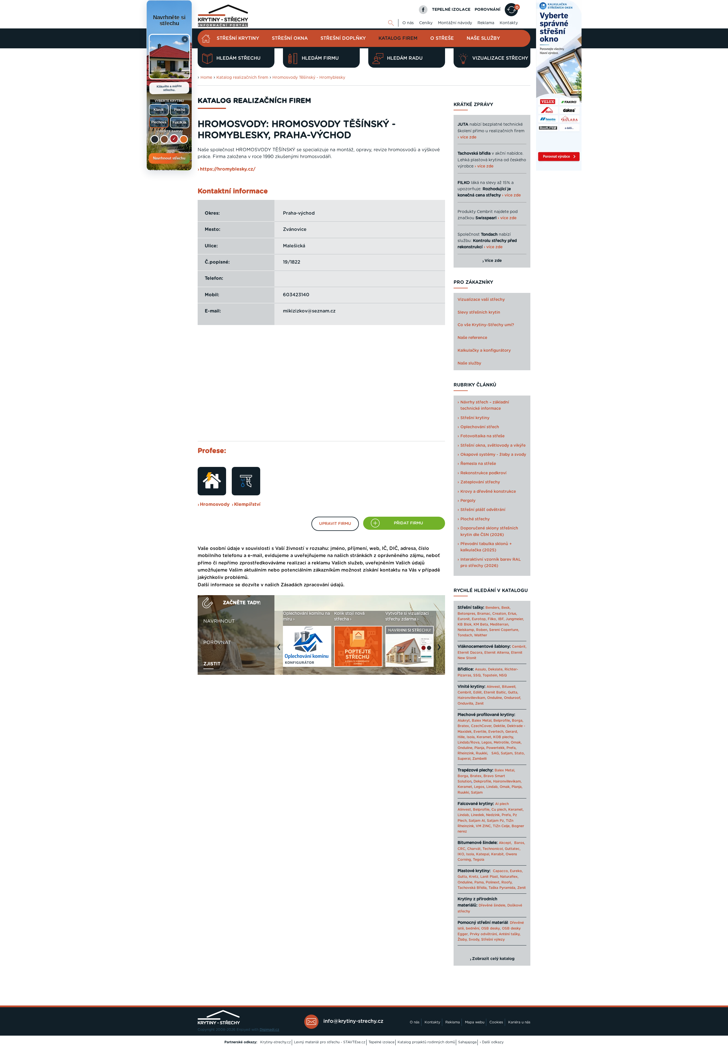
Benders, (492, 607)
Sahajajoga (467, 1042)
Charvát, (474, 849)
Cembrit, (519, 646)
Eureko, (516, 871)
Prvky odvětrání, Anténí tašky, (495, 934)
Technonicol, (493, 849)
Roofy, (506, 882)
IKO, (461, 854)
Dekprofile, (482, 781)
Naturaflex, (509, 876)
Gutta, (513, 692)
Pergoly (467, 501)
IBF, (501, 619)
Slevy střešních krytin (479, 312)
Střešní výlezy (493, 939)
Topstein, (490, 675)
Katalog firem (398, 38)
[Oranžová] (183, 139)
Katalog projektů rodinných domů (426, 1042)
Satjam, (507, 753)
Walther (480, 635)
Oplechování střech (479, 427)
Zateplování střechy (480, 482)
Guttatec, (512, 849)
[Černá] (154, 139)
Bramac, (484, 613)
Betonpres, (467, 613)
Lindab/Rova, (469, 742)
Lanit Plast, (489, 876)
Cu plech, (499, 809)
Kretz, (474, 876)
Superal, (464, 758)
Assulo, (481, 669)
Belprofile (501, 720)
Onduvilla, (466, 703)
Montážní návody (455, 23)
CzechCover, (481, 726)
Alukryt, (464, 720)
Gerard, (511, 731)
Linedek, (478, 815)
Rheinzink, (467, 753)
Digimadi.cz (269, 1029)
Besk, (505, 607)
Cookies (496, 1022)
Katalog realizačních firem (242, 78)
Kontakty (509, 23)
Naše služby (483, 38)
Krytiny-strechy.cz (275, 1042)
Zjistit (211, 664)
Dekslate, (495, 669)
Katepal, (483, 854)
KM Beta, (481, 624)
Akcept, (505, 843)
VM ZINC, (484, 826)
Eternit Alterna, (497, 652)
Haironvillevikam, (472, 698)
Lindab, (492, 787)
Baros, (519, 843)
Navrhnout (219, 621)
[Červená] (174, 138)
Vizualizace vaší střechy (481, 300)
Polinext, (493, 882)
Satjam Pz (495, 820)
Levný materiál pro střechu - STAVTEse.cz (329, 1042)
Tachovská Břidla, (472, 887)
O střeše (442, 38)
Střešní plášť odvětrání (482, 510)
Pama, (479, 882)
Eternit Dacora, (470, 652)
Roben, (482, 630)
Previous (280, 650)
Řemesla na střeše (478, 464)
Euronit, (464, 619)
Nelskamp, (466, 630)
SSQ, (477, 675)
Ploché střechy (475, 519)
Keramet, (483, 737)
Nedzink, (493, 815)
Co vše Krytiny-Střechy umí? (486, 325)
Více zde (493, 261)
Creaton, (499, 613)
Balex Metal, (482, 720)
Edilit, (478, 692)
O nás (408, 23)
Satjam (477, 792)
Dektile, (499, 726)
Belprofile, (481, 809)
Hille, (462, 737)
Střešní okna (290, 38)
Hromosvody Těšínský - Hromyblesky (308, 78)
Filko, (492, 619)
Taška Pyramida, (502, 887)
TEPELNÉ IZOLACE (451, 10)
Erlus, (512, 613)
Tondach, (465, 635)
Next (440, 650)
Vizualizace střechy (500, 58)
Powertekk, (495, 748)
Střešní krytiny (238, 38)
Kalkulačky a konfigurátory (484, 351)
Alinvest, (494, 686)
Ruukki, (482, 753)
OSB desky (490, 928)
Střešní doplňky (343, 38)
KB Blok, (465, 624)
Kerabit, (497, 854)
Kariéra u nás (519, 1022)
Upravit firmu (335, 524)
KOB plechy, (503, 737)
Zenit (479, 703)
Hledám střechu (238, 58)
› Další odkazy (492, 1042)
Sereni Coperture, (504, 630)
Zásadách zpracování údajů (312, 585)
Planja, (479, 748)
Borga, (517, 720)
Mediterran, (499, 624)
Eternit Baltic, (495, 692)
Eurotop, (479, 619)
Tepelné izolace (381, 1042)
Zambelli (479, 758)
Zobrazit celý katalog (493, 959)
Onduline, (495, 698)
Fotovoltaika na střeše (482, 436)
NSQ (503, 675)
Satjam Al (477, 820)
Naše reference (472, 338)
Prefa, (511, 748)
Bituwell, (509, 686)
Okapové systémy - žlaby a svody (493, 455)
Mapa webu (474, 1022)
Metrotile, (502, 742)
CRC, (462, 849)
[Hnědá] (164, 139)
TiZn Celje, (501, 826)
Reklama (485, 23)
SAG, (495, 753)
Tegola (478, 859)
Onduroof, (512, 698)
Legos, (487, 742)
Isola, (471, 737)
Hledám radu (405, 58)
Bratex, (464, 726)
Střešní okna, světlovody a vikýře (493, 446)
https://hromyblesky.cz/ (227, 169)
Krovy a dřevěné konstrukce (488, 492)
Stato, (519, 753)
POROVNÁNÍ (487, 10)
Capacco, (501, 871)
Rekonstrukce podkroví (483, 473)
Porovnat (217, 642)
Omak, (516, 742)
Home (206, 78)
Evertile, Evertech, (488, 731)
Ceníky (426, 23)
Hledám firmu (320, 58)
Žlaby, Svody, (469, 939)
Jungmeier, (515, 619)
